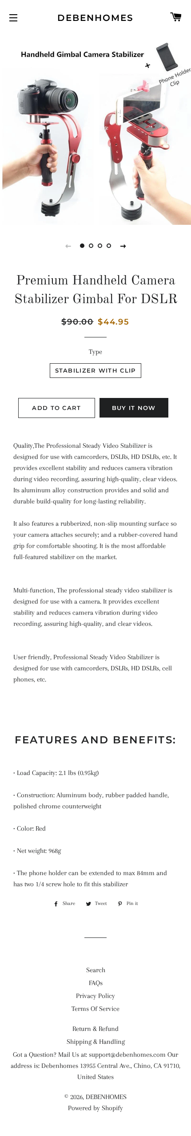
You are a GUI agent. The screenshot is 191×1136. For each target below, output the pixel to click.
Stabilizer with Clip (95, 370)
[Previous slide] (68, 246)
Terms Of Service (95, 1009)
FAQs (96, 983)
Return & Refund (95, 1029)
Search (95, 970)
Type (95, 352)
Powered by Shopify (95, 1108)
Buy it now (134, 407)
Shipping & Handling (96, 1042)
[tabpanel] (95, 129)
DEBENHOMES (95, 17)
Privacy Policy (95, 996)
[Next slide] (123, 246)
